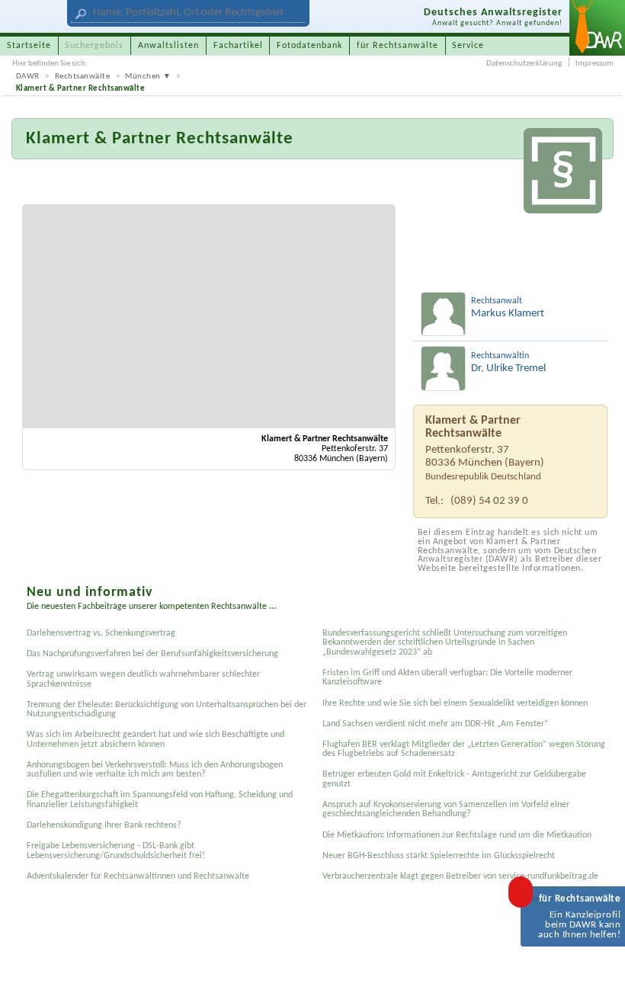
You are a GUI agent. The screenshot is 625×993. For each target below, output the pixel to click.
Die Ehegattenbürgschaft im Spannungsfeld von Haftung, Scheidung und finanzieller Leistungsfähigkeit (160, 799)
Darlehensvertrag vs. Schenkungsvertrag (101, 633)
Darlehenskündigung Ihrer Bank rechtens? (104, 825)
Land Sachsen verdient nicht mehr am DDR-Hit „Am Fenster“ (435, 724)
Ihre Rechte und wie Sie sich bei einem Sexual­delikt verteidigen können (455, 703)
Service (468, 45)
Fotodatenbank (309, 45)
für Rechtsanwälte (397, 45)
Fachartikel (238, 45)
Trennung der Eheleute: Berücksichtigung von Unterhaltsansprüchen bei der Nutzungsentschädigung (166, 709)
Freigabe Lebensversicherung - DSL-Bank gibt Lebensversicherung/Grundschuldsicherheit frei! (116, 850)
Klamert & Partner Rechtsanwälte (81, 89)
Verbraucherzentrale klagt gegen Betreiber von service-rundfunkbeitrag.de (460, 876)
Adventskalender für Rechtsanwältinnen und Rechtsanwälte (138, 876)
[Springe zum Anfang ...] (600, 968)
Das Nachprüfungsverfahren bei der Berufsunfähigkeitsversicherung (152, 653)
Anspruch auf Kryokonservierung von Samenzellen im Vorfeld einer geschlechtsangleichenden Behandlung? (445, 809)
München (143, 76)
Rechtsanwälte (83, 76)
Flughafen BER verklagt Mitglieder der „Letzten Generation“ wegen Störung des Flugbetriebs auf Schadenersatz (463, 749)
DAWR (28, 76)
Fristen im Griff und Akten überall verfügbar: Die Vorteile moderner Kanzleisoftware (447, 677)
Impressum (594, 63)
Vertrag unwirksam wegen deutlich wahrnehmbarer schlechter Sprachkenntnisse (143, 679)
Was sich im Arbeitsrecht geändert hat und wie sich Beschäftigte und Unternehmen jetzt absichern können (155, 739)
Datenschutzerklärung (524, 63)
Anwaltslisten (168, 45)
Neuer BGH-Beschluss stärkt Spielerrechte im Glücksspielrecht (438, 855)
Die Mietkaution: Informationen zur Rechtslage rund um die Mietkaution (456, 835)
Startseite (29, 45)
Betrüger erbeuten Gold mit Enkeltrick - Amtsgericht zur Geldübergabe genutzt (454, 779)
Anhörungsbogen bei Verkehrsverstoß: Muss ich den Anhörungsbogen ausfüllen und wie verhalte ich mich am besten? (155, 770)
